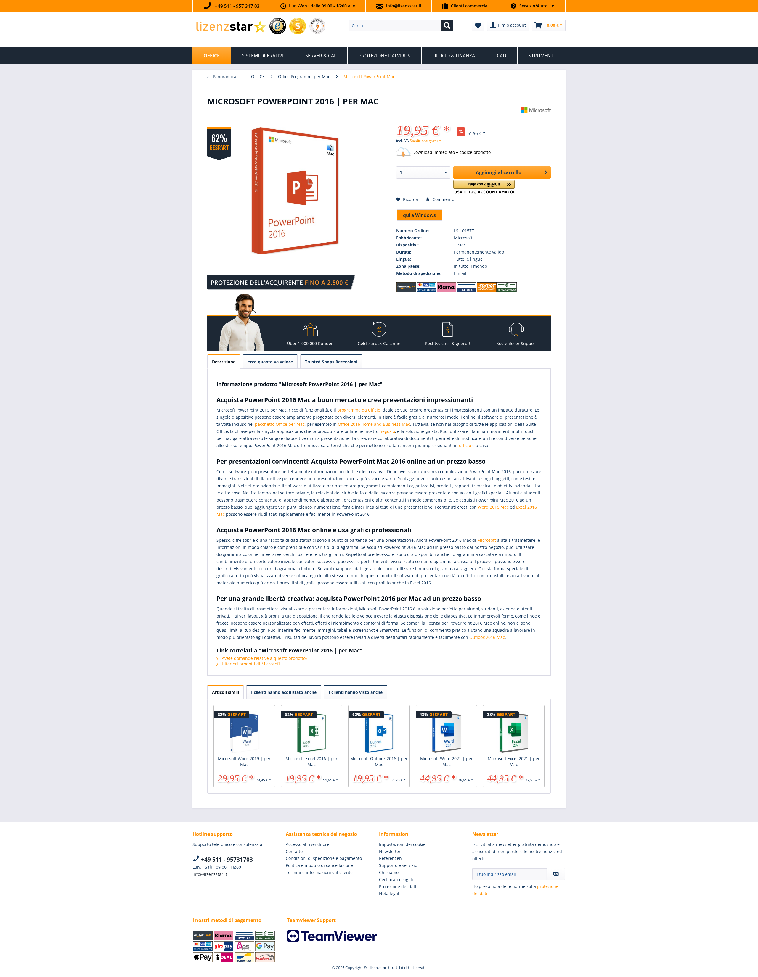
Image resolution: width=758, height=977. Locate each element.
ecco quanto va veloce (270, 362)
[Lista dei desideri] (478, 25)
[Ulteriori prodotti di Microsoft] (536, 117)
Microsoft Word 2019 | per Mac (244, 761)
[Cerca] (447, 25)
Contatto (294, 851)
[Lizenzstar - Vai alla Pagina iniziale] (231, 27)
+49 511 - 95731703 (226, 859)
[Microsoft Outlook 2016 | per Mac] (379, 732)
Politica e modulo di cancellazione (319, 865)
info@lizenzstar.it (404, 6)
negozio (387, 431)
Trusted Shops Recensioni (331, 362)
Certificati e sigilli (396, 879)
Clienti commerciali (470, 6)
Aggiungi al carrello (498, 172)
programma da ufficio (358, 410)
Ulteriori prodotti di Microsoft (250, 664)
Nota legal (389, 893)
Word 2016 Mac (493, 507)
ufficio (465, 445)
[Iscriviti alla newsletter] (556, 874)
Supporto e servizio (398, 865)
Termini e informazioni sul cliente (319, 872)
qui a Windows (419, 215)
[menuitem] (401, 25)
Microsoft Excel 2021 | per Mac (514, 761)
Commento (442, 199)
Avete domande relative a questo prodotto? (264, 658)
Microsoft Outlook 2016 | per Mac (379, 761)
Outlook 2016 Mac (487, 637)
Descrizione (223, 362)
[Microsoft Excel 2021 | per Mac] (514, 732)
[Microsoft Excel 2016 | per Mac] (312, 732)
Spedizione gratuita (426, 140)
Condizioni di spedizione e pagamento (324, 858)
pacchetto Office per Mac (280, 424)
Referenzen (390, 858)
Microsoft (486, 540)
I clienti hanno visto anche (356, 692)
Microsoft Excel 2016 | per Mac (311, 761)
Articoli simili (225, 692)
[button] (484, 187)
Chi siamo (389, 872)
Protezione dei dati (397, 886)
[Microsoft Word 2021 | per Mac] (446, 732)
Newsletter (390, 851)
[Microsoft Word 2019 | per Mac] (244, 732)
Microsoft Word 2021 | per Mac (446, 761)
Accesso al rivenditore (307, 844)
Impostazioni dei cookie (402, 844)
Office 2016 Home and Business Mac (374, 424)
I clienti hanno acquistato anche (284, 692)
